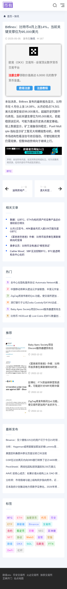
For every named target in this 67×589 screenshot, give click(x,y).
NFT (10, 537)
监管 (40, 537)
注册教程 (42, 88)
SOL (29, 543)
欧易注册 (24, 88)
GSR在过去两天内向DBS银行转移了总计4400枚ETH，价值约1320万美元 (33, 460)
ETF (10, 524)
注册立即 (14, 75)
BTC (9, 171)
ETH (19, 517)
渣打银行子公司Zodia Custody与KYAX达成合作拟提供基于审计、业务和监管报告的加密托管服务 (36, 302)
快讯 (16, 16)
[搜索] (55, 5)
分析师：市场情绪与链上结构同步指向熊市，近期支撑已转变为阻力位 (33, 480)
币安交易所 (19, 575)
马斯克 (40, 543)
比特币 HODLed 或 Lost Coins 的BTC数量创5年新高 (36, 316)
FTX (51, 543)
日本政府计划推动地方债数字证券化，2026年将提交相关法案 (33, 486)
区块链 (52, 530)
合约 (10, 530)
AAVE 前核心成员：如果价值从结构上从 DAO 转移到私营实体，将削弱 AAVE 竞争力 (33, 473)
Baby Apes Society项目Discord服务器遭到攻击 (36, 309)
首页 (9, 16)
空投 (50, 537)
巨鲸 (31, 530)
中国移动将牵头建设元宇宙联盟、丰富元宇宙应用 (36, 289)
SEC (41, 530)
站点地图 (19, 578)
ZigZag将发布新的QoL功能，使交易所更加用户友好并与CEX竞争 (36, 295)
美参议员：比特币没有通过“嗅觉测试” (30, 245)
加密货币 (32, 517)
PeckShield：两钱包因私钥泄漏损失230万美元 (31, 466)
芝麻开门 (7, 578)
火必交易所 (33, 575)
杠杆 (20, 550)
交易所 (47, 524)
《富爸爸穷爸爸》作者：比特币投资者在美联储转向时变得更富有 (43, 367)
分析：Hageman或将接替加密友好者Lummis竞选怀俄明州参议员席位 (33, 446)
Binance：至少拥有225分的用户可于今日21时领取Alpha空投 (33, 440)
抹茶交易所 (46, 575)
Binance (34, 524)
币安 (53, 517)
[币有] (8, 5)
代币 (43, 517)
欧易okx (7, 575)
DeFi (10, 550)
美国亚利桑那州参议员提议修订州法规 (26, 453)
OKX (19, 543)
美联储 (21, 524)
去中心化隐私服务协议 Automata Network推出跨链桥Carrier (36, 282)
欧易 (10, 543)
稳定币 (21, 530)
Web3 (30, 537)
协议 (19, 537)
